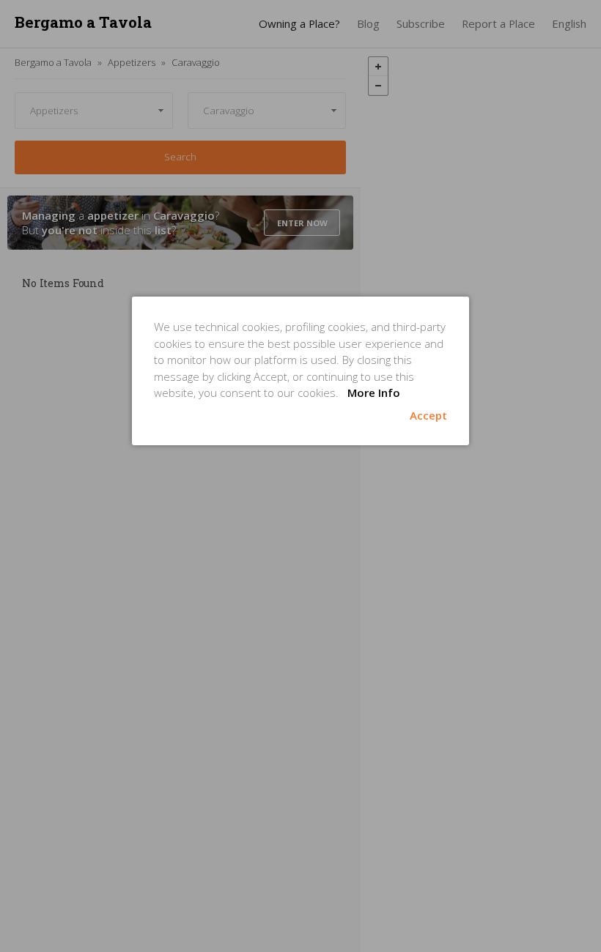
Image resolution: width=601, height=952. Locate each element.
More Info (373, 392)
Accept (428, 415)
